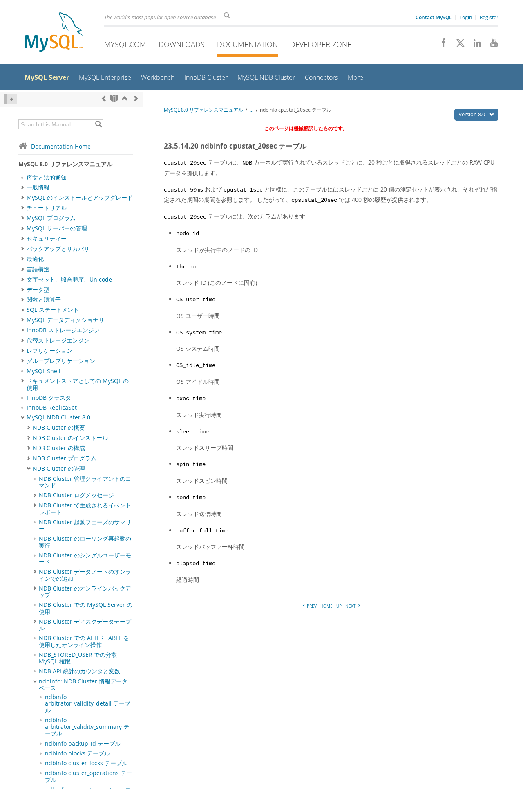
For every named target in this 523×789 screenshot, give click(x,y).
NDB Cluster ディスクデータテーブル (85, 625)
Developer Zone (320, 44)
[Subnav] (23, 187)
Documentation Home (61, 146)
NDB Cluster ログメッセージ (76, 495)
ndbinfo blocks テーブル (77, 753)
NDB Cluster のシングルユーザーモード (85, 559)
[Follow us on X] (457, 45)
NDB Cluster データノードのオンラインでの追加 (85, 575)
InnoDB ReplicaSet (52, 407)
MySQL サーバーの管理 (57, 228)
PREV (311, 606)
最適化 (35, 259)
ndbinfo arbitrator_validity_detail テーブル (87, 703)
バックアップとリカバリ (58, 248)
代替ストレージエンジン (58, 340)
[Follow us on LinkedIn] (474, 45)
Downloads (182, 44)
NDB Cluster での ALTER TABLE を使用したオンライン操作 (84, 641)
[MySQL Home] (53, 33)
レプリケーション (49, 350)
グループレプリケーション (61, 361)
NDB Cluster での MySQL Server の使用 (85, 608)
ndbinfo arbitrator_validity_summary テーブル (87, 727)
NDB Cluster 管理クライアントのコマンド (85, 482)
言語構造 (38, 269)
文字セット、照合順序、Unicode (69, 279)
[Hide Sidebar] (10, 99)
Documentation (247, 44)
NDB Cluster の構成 (59, 448)
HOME (326, 606)
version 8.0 (472, 114)
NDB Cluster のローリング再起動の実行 (85, 542)
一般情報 (38, 187)
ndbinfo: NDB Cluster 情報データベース (83, 685)
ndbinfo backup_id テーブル (83, 743)
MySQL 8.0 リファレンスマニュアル (203, 110)
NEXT (351, 606)
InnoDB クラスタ (49, 397)
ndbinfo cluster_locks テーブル (86, 763)
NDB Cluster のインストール (70, 438)
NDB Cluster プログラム (64, 458)
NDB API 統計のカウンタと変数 (79, 671)
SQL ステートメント (53, 309)
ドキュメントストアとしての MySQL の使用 (78, 384)
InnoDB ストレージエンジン (63, 330)
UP (339, 606)
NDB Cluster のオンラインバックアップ (85, 592)
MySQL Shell (43, 371)
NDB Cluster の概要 (59, 427)
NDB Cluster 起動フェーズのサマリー (85, 525)
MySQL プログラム (51, 218)
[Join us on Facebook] (440, 45)
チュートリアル (47, 208)
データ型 (38, 289)
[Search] (98, 124)
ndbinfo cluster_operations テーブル (88, 776)
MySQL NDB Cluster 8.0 (58, 417)
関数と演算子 (44, 299)
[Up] (125, 98)
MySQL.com (125, 44)
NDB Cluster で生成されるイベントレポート (85, 509)
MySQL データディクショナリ (65, 320)
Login (466, 17)
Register (489, 17)
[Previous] (104, 98)
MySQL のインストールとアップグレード (80, 197)
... (251, 110)
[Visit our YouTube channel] (490, 45)
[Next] (136, 98)
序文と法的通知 (47, 177)
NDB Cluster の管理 (59, 468)
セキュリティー (47, 238)
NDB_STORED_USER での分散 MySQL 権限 (78, 658)
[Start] (114, 98)
